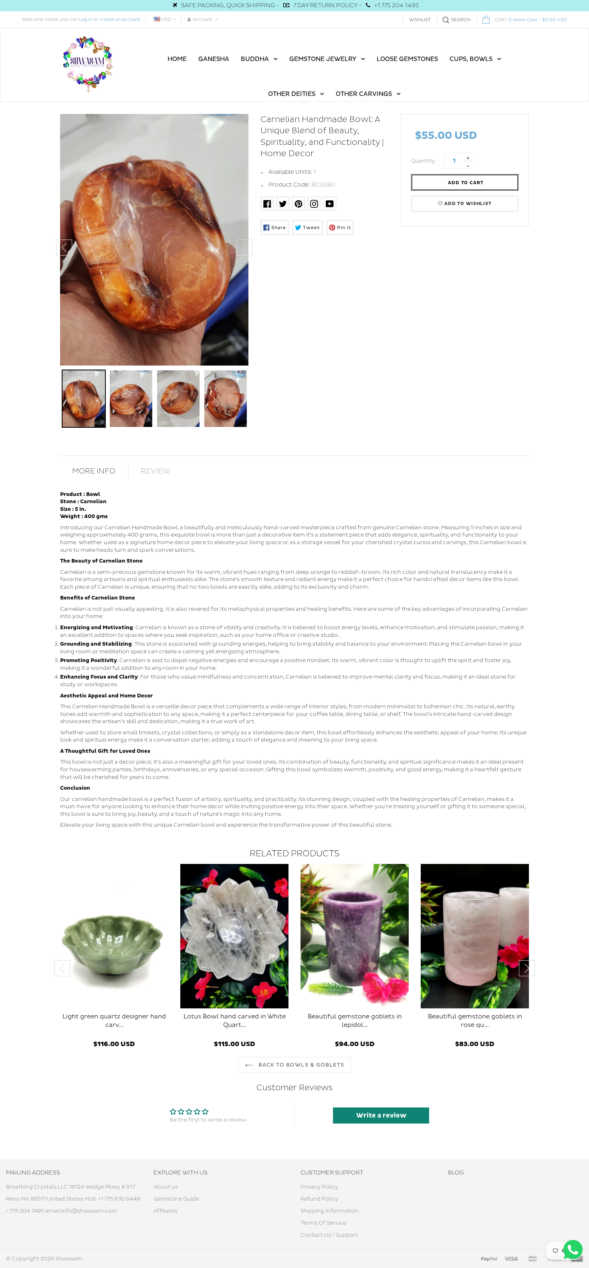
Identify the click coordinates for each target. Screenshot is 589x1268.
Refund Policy (319, 1199)
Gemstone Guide (176, 1199)
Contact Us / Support (329, 1235)
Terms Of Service (323, 1223)
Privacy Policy (319, 1187)
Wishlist (420, 19)
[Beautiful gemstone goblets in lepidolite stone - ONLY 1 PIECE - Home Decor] (355, 936)
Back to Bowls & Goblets (300, 1065)
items (531, 19)
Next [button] (244, 248)
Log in (85, 19)
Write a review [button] (381, 1116)
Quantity (423, 161)
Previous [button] (64, 248)
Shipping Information (330, 1211)
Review (156, 471)
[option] (154, 240)
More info (93, 471)
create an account (119, 19)
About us (165, 1187)
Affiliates (165, 1211)
